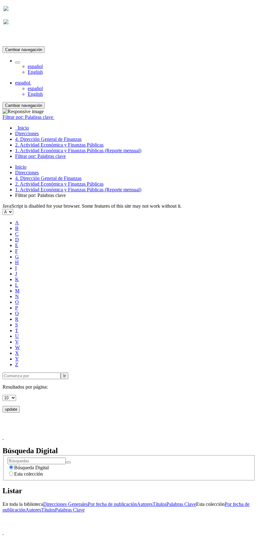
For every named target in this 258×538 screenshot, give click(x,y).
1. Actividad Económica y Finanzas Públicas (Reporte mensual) (78, 189)
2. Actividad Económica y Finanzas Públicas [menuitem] (59, 145)
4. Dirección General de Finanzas (48, 178)
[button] (17, 62)
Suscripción (15, 37)
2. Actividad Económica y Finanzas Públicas (59, 184)
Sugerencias (140, 431)
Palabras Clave (181, 504)
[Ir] (68, 462)
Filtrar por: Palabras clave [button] (28, 117)
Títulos (159, 504)
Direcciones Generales (65, 504)
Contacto (115, 431)
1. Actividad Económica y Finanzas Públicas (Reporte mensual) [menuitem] (78, 150)
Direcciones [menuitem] (27, 133)
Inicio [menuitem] (22, 127)
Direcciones (27, 172)
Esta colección (28, 474)
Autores (145, 504)
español (35, 66)
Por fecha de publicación (112, 504)
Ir (64, 375)
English (35, 72)
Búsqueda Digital (31, 467)
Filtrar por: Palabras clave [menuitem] (40, 156)
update (11, 409)
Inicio (20, 167)
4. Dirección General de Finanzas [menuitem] (48, 139)
